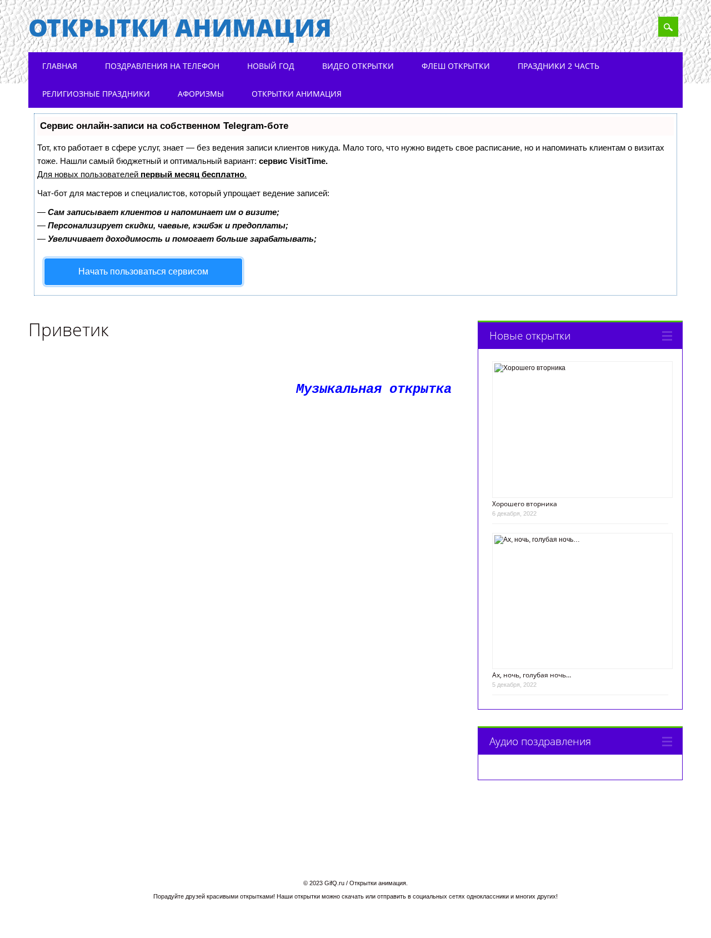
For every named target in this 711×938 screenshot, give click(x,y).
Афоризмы (201, 93)
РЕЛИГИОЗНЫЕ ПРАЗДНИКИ (96, 93)
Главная (59, 66)
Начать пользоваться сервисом (143, 271)
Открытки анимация (180, 27)
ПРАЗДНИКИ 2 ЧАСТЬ (558, 66)
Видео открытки (358, 66)
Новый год (270, 66)
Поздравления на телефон (162, 66)
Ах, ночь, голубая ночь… (531, 675)
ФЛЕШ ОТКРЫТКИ (456, 66)
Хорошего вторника (524, 503)
